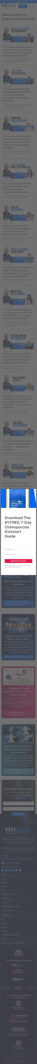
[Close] (33, 492)
